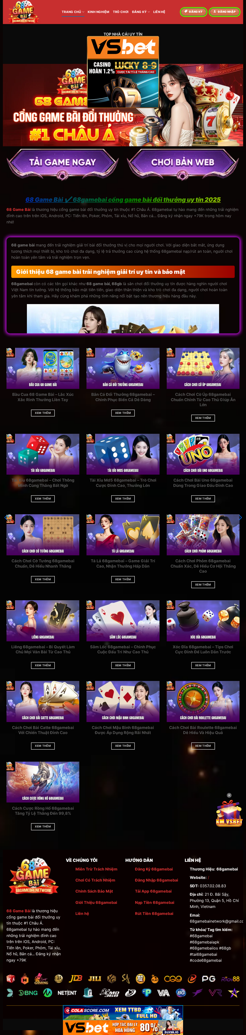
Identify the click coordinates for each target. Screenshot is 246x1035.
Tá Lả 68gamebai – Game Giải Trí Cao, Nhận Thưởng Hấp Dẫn (123, 563)
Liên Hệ (159, 12)
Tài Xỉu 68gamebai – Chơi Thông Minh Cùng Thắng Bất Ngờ (43, 483)
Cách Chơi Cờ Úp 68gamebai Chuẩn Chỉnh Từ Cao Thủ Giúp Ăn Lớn (203, 399)
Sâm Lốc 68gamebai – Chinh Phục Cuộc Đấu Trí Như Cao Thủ (123, 649)
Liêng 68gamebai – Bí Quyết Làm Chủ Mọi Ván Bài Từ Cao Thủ (43, 649)
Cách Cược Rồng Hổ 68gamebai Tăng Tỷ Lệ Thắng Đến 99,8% (43, 811)
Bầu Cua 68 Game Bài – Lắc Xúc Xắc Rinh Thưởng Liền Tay (43, 397)
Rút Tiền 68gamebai (154, 913)
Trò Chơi (121, 12)
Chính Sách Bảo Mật (94, 891)
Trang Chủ (71, 12)
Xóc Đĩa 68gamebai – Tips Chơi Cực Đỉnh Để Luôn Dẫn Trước (203, 649)
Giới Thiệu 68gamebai (96, 902)
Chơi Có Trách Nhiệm (95, 880)
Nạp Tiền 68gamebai (154, 902)
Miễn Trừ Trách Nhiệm (96, 869)
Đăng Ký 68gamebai (154, 869)
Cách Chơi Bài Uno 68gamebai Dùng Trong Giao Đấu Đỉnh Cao (203, 483)
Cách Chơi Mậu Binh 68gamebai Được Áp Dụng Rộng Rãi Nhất (123, 730)
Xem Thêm (43, 413)
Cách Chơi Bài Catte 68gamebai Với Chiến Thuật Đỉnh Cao (43, 730)
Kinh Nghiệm (99, 12)
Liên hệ (82, 913)
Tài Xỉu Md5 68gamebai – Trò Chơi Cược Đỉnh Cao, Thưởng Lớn (123, 483)
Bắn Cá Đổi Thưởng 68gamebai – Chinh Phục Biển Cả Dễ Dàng (123, 397)
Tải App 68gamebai (153, 891)
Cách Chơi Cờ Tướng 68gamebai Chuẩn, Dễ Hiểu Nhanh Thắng (43, 563)
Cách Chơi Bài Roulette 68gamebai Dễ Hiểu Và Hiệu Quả (203, 730)
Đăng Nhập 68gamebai (156, 880)
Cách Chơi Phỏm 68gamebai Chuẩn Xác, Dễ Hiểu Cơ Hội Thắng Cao (203, 566)
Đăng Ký (139, 12)
